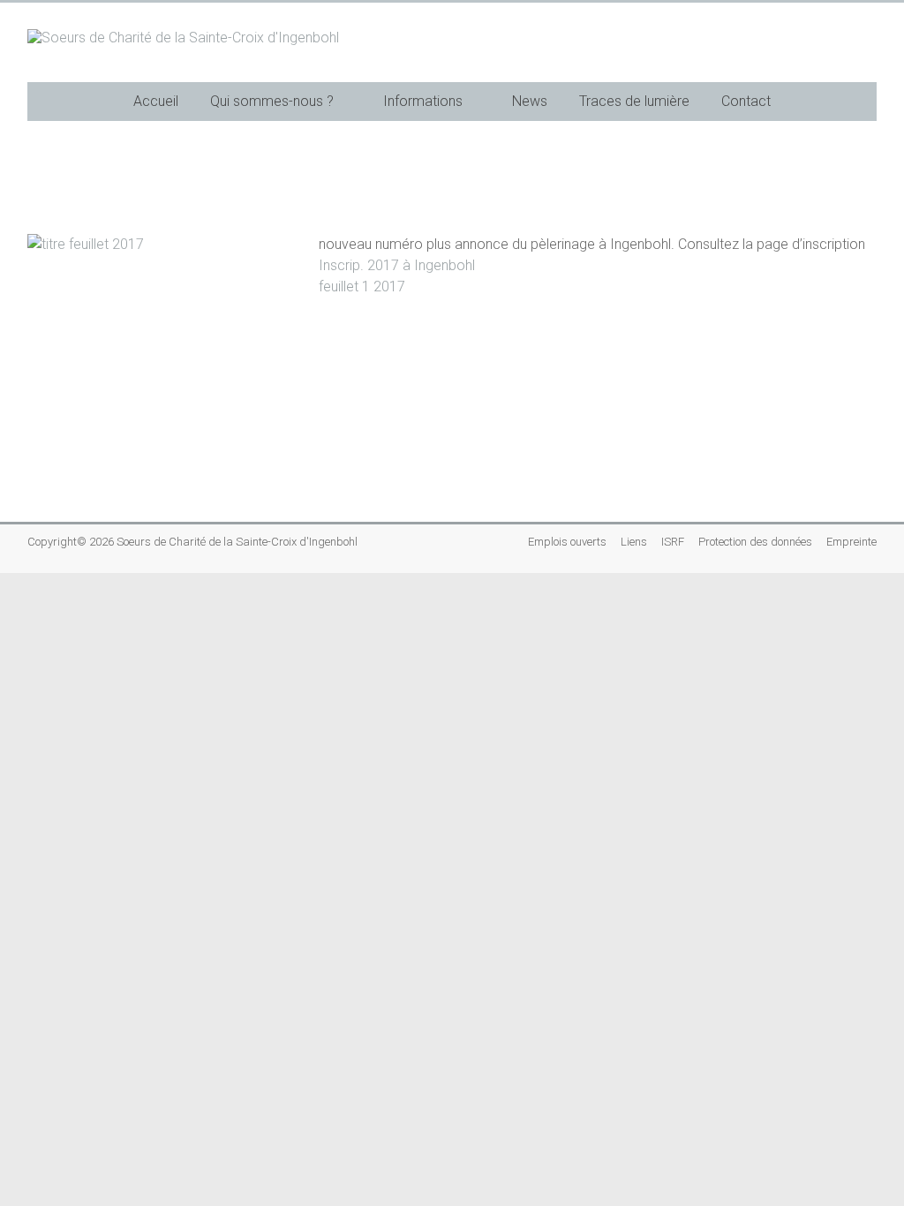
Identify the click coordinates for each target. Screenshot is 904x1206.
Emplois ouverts (567, 541)
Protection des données (755, 541)
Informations (423, 101)
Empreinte (851, 541)
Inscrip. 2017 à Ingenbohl (397, 265)
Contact (746, 101)
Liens (634, 541)
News (529, 101)
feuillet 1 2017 (362, 286)
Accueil (155, 101)
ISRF (672, 541)
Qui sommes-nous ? (272, 101)
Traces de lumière (634, 101)
